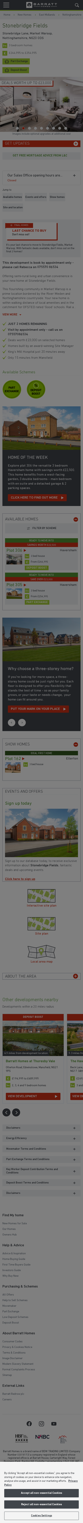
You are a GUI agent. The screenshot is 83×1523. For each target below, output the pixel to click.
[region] (41, 1492)
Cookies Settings (41, 1515)
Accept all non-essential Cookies (41, 1493)
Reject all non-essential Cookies (41, 1504)
